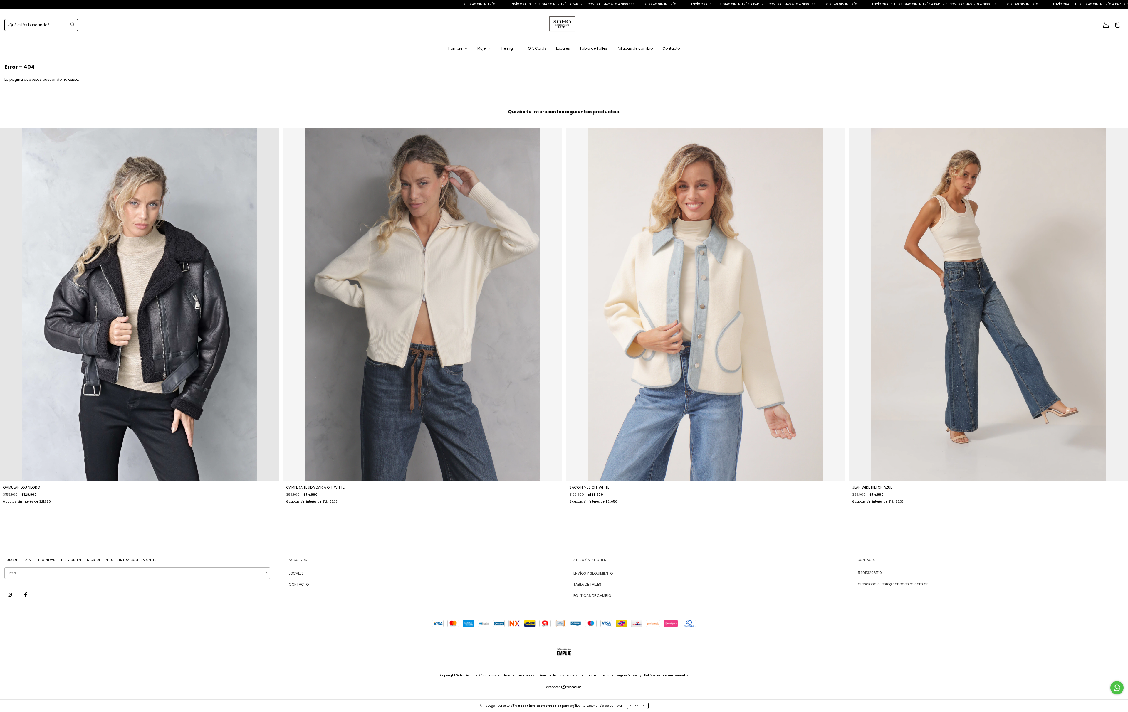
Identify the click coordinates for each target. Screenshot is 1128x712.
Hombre (455, 48)
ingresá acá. (627, 675)
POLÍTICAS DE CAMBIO (592, 595)
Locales (563, 48)
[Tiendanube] (564, 687)
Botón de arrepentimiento (666, 675)
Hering (507, 48)
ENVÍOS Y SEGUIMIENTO (593, 573)
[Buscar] (72, 24)
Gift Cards (537, 48)
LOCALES (296, 573)
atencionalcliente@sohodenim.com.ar (893, 583)
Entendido (637, 705)
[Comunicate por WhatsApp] (1117, 687)
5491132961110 (870, 572)
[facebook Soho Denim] (25, 594)
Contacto (671, 48)
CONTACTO (299, 584)
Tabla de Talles (593, 48)
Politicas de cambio (635, 48)
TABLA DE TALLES (587, 584)
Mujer (482, 48)
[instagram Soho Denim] (10, 594)
